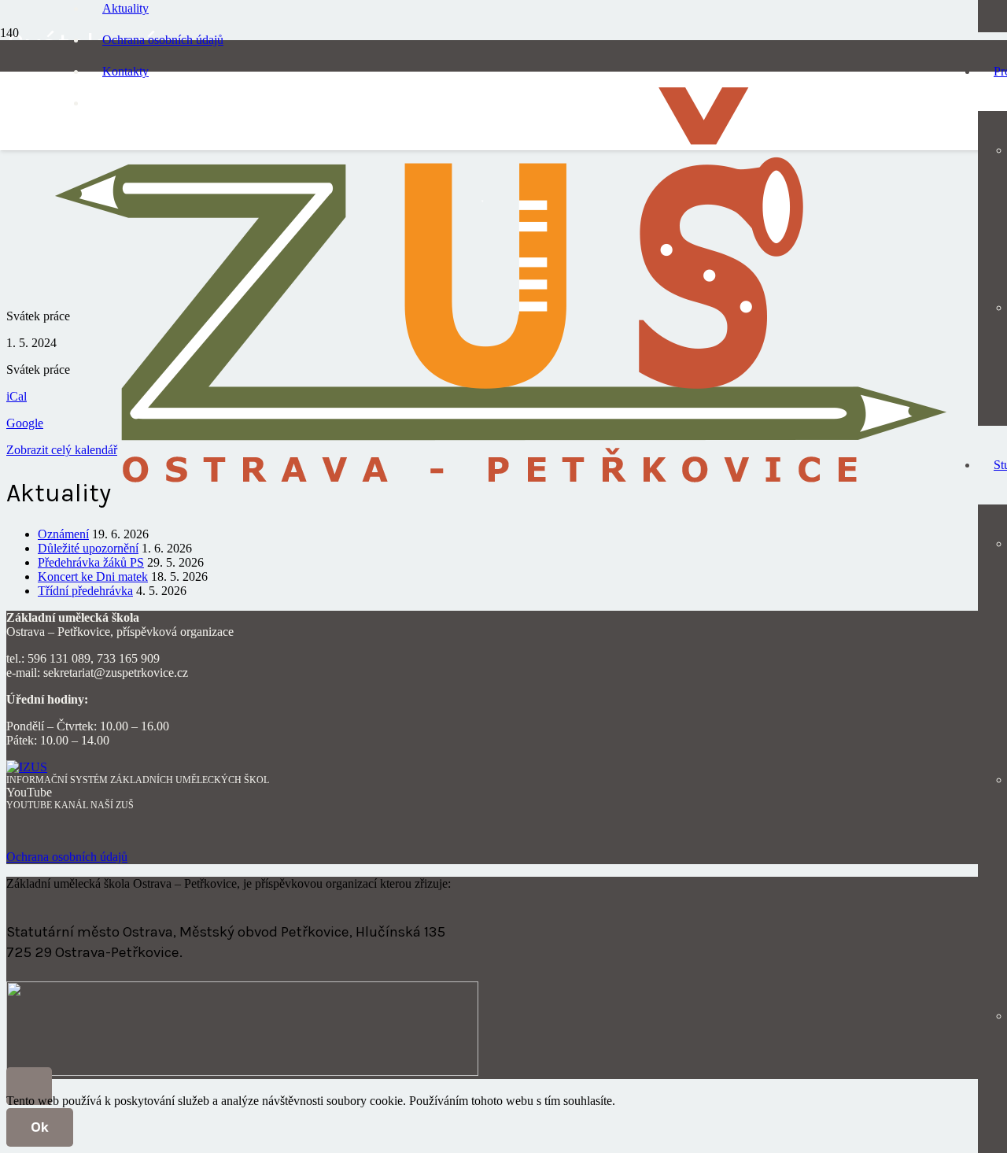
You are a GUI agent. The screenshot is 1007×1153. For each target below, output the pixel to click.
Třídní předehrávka (85, 590)
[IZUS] (26, 767)
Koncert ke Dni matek (93, 576)
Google (24, 423)
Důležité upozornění (88, 548)
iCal (16, 396)
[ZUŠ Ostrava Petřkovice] (500, 494)
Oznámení (63, 534)
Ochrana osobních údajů (66, 856)
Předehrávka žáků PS (91, 562)
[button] (29, 1086)
